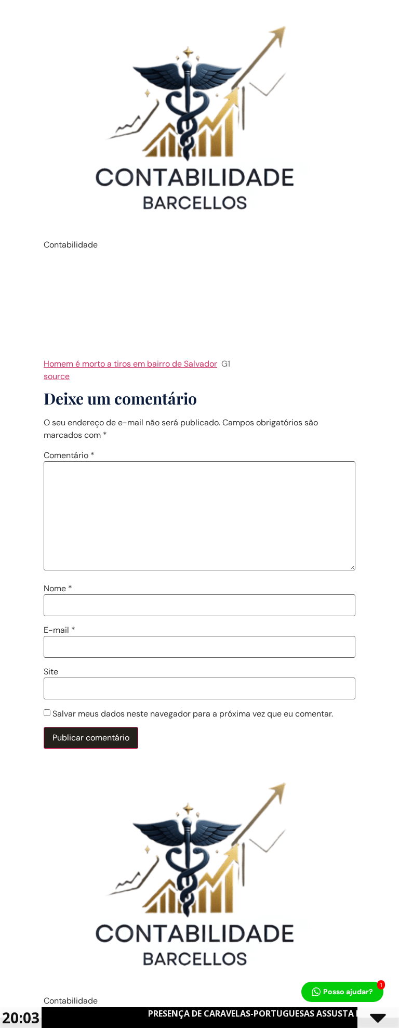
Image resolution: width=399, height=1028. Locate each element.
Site (51, 672)
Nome (58, 588)
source (57, 376)
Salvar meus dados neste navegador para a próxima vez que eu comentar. (192, 714)
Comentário (69, 455)
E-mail (59, 630)
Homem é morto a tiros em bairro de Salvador (130, 363)
